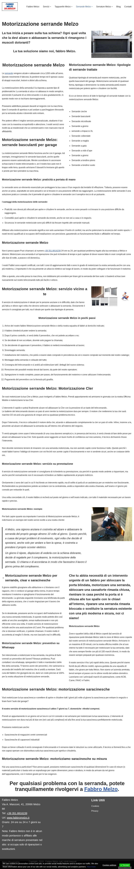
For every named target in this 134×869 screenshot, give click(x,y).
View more (91, 867)
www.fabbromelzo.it (18, 817)
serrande (9, 73)
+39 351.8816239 (52, 251)
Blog (118, 7)
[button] (50, 6)
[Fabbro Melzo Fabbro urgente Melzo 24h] (10, 6)
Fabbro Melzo (32, 7)
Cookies (95, 806)
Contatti (128, 7)
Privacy (94, 811)
